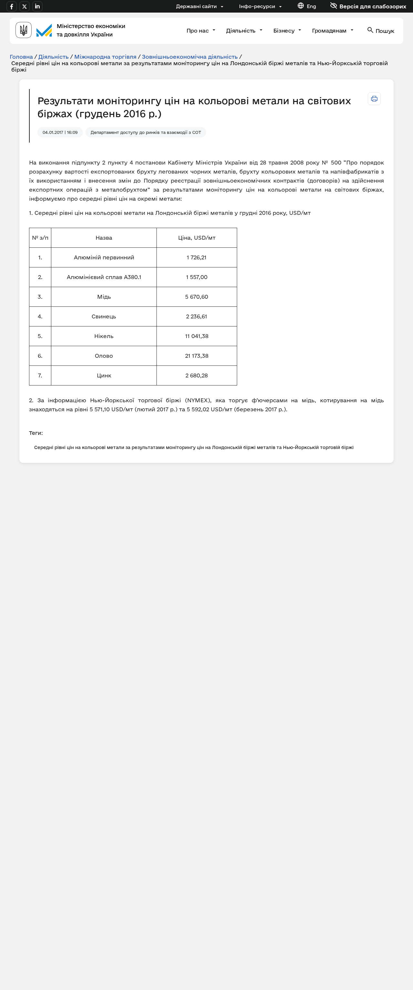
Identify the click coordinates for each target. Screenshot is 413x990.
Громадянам (330, 30)
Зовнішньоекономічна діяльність (190, 57)
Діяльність (241, 30)
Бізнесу (284, 30)
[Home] (70, 31)
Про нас (198, 30)
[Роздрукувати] (374, 98)
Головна (21, 57)
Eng (311, 6)
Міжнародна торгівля (105, 57)
